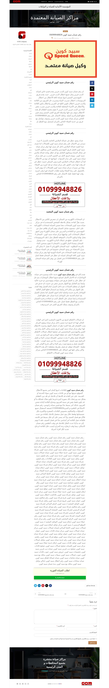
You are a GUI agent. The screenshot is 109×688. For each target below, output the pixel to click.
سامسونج (29, 142)
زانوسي (30, 139)
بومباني (30, 103)
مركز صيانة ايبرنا (18, 367)
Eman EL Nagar (68, 38)
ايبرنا (31, 79)
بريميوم (30, 98)
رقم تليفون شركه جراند (26, 297)
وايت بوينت (29, 228)
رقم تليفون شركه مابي (26, 337)
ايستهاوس (29, 85)
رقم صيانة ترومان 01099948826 (21, 250)
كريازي (30, 191)
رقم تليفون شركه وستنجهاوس (25, 355)
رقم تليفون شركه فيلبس (26, 330)
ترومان (30, 108)
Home (57, 22)
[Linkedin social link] (90, 2)
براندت (30, 95)
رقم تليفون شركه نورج (26, 344)
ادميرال (30, 58)
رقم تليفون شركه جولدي (26, 304)
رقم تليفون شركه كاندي (26, 332)
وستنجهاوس (29, 233)
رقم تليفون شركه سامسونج (25, 311)
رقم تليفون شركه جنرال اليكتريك (24, 300)
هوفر (31, 225)
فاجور (30, 163)
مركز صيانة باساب (16, 369)
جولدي (30, 131)
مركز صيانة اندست (27, 367)
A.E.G (30, 53)
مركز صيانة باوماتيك (27, 372)
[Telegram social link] (88, 2)
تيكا (31, 121)
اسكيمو (30, 64)
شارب (30, 160)
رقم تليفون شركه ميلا (27, 341)
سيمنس (30, 157)
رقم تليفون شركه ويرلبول (26, 358)
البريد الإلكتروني (61, 626)
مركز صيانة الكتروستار (26, 365)
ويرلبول (30, 235)
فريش (30, 173)
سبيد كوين (52, 22)
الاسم (95, 626)
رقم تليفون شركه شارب (26, 321)
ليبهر (31, 204)
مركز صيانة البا (19, 362)
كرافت (30, 189)
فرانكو (30, 165)
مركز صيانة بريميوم (17, 372)
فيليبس (30, 181)
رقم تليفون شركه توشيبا (26, 295)
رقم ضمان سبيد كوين (90, 585)
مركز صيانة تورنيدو (19, 376)
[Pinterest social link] (92, 2)
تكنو (31, 113)
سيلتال (30, 152)
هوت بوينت (29, 222)
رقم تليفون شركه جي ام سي (25, 307)
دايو (31, 137)
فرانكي (30, 168)
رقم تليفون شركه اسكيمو (26, 291)
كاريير (30, 183)
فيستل (30, 178)
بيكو (31, 105)
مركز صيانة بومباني (18, 374)
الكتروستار (29, 72)
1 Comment (17, 253)
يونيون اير (29, 241)
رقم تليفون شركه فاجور (26, 323)
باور (31, 90)
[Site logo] (16, 1)
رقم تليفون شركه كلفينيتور (26, 335)
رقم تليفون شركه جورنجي (26, 302)
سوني (30, 150)
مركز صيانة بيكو (28, 376)
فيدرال (30, 176)
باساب (30, 87)
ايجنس (30, 82)
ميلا (31, 212)
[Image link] (86, 683)
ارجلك (30, 61)
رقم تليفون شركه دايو (27, 309)
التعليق (95, 608)
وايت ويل (30, 230)
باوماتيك (30, 92)
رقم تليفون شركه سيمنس (26, 318)
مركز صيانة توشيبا (27, 379)
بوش (31, 100)
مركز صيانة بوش (27, 374)
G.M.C (30, 56)
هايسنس (30, 220)
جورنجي (30, 129)
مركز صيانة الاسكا (27, 362)
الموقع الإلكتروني (93, 632)
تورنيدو (30, 116)
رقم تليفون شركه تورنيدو (26, 293)
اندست (30, 74)
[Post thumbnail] (29, 252)
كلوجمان (30, 196)
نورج (31, 215)
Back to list (65, 593)
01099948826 (45, 671)
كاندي (30, 186)
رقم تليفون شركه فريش (26, 328)
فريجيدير (30, 170)
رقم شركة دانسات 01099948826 (21, 273)
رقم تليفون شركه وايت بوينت (25, 353)
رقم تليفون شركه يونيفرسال (25, 360)
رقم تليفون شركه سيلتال (26, 316)
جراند (30, 124)
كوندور (30, 199)
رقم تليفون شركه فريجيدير (26, 325)
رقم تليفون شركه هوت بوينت (25, 351)
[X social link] (94, 2)
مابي (31, 207)
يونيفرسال (29, 238)
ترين (31, 111)
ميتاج (31, 209)
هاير (31, 217)
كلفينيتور (30, 194)
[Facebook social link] (96, 2)
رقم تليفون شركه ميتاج (26, 339)
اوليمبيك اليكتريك (28, 77)
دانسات (30, 134)
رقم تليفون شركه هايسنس (26, 348)
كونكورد (30, 202)
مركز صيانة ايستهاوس (26, 369)
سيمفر (30, 155)
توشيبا (30, 118)
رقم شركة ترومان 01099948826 (21, 258)
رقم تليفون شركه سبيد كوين (25, 314)
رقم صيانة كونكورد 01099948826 (21, 265)
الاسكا (30, 66)
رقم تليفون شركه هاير (26, 346)
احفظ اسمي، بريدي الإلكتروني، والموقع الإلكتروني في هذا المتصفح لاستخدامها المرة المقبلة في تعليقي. (72, 638)
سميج (30, 147)
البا (31, 69)
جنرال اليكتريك (28, 126)
